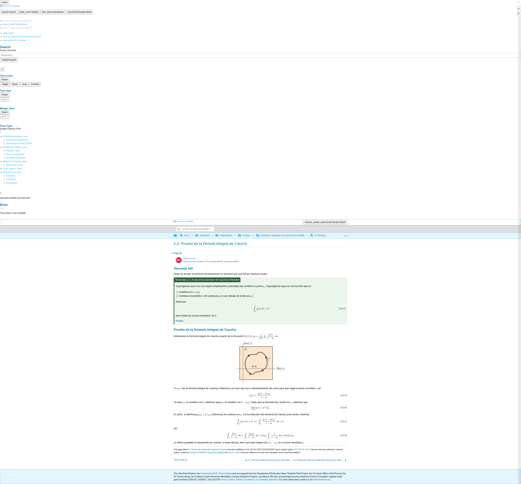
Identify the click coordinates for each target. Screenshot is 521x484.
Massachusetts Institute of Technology (199, 261)
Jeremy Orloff (189, 258)
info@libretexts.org (321, 479)
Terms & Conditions (245, 479)
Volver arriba (179, 460)
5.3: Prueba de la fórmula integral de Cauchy (207, 449)
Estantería (204, 235)
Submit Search (9, 60)
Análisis (246, 235)
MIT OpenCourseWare (229, 261)
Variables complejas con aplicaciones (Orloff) (282, 235)
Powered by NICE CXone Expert (216, 473)
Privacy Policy (228, 479)
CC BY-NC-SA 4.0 (303, 449)
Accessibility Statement (267, 479)
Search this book (8, 50)
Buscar (178, 229)
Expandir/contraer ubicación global (345, 235)
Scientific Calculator (15, 158)
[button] (11, 179)
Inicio (187, 235)
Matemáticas (226, 235)
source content (234, 452)
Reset (5, 79)
